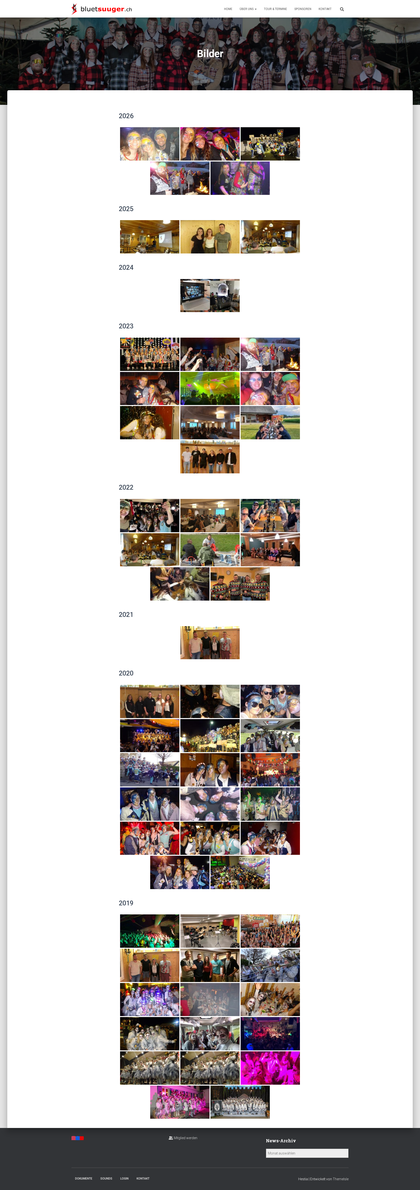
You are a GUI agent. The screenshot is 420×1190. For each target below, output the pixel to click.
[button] (255, 9)
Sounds (106, 1178)
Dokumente (83, 1178)
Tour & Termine (275, 9)
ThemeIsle (341, 1179)
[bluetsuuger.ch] (101, 9)
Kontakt (325, 9)
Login (124, 1178)
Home (228, 9)
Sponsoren (302, 9)
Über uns (247, 9)
